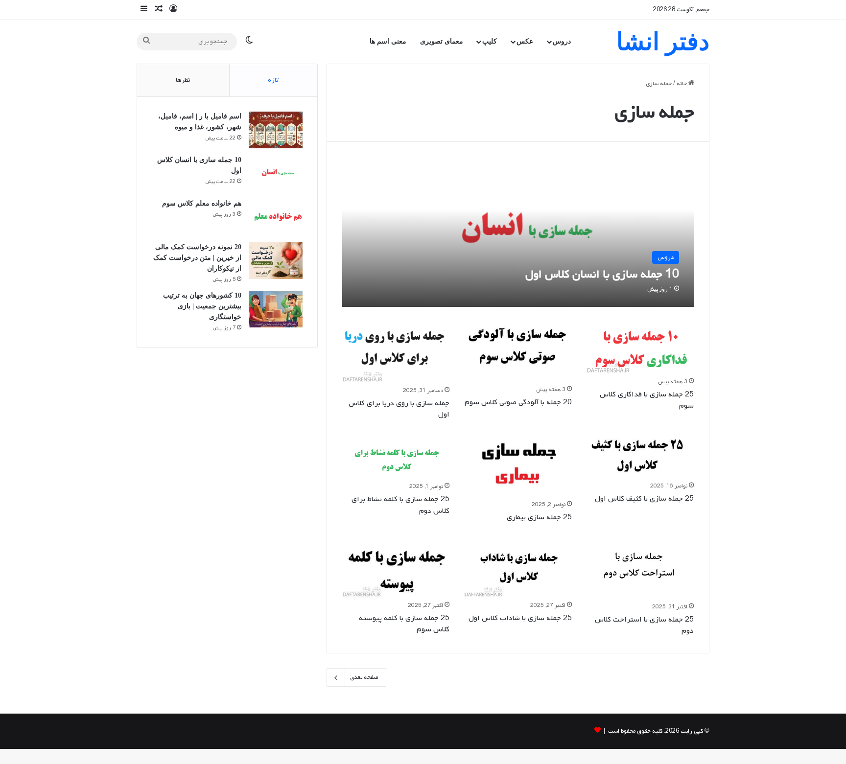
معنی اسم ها (388, 41)
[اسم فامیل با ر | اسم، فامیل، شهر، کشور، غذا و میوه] (276, 130)
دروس (562, 41)
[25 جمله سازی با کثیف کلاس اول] (640, 458)
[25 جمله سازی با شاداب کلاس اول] (518, 568)
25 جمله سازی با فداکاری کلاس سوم (647, 400)
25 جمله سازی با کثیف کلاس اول (644, 499)
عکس (525, 41)
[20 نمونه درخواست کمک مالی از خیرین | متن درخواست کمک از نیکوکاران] (276, 260)
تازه (273, 80)
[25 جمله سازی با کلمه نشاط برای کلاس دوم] (396, 458)
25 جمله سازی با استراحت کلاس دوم (644, 625)
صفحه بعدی (364, 677)
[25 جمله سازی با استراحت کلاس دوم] (640, 569)
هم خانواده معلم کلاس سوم (201, 203)
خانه (682, 84)
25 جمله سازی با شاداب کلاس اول (520, 618)
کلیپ (489, 41)
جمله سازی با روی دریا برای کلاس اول (399, 408)
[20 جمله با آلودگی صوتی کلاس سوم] (518, 352)
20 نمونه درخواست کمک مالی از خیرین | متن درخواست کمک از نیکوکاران (197, 257)
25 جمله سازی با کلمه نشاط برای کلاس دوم (400, 504)
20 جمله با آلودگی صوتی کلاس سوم (518, 402)
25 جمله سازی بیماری (539, 517)
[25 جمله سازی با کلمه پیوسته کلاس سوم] (396, 568)
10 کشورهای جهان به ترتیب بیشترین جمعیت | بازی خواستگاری (202, 306)
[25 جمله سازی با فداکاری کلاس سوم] (640, 348)
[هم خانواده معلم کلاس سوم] (276, 217)
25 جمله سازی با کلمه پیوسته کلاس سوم (404, 623)
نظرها (183, 80)
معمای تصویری (441, 41)
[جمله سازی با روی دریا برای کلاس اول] (396, 352)
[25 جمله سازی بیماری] (518, 467)
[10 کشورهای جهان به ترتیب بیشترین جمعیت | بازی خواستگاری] (276, 309)
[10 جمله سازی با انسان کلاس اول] (518, 232)
